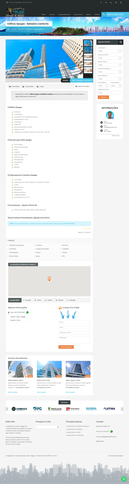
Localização (101, 48)
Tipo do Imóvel (102, 61)
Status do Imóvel (103, 55)
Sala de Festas (13, 256)
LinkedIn (49, 300)
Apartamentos (39, 29)
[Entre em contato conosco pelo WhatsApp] (123, 478)
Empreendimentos (64, 14)
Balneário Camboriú (25, 29)
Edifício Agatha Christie (73, 380)
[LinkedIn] (110, 2)
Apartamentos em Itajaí (74, 432)
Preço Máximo (115, 82)
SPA (63, 256)
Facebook (28, 300)
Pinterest (60, 300)
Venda (13, 29)
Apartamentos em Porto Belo (75, 435)
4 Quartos (39, 245)
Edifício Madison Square (15, 380)
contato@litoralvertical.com (23, 2)
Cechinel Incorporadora (16, 245)
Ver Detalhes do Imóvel (22, 387)
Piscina (64, 252)
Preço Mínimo (102, 82)
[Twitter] (105, 2)
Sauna (38, 256)
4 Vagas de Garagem (42, 249)
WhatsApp (72, 300)
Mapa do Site (100, 441)
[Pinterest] (120, 2)
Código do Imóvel (103, 89)
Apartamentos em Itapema (74, 429)
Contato (97, 14)
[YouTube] (115, 2)
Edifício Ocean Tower (43, 380)
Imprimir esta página (83, 86)
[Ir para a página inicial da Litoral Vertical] (16, 12)
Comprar (52, 14)
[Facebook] (100, 2)
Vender (88, 14)
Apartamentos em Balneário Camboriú (78, 426)
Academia (65, 249)
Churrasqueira (13, 252)
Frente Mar (12, 249)
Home (44, 14)
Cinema (38, 252)
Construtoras (78, 14)
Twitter (39, 300)
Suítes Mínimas (102, 75)
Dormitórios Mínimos (104, 68)
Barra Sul (65, 245)
